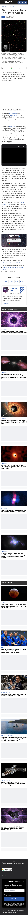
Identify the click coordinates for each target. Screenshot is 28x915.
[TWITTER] (23, 288)
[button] (25, 2)
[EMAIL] (21, 292)
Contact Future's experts (8, 879)
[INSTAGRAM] (21, 290)
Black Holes (11, 6)
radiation (14, 121)
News (3, 17)
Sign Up (14, 899)
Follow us (15, 68)
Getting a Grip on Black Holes (12, 263)
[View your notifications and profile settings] (22, 2)
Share (5, 68)
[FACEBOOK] (21, 288)
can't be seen (13, 113)
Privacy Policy (15, 904)
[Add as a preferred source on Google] (7, 869)
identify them (14, 115)
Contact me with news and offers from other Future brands (14, 895)
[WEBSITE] (23, 290)
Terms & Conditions (9, 905)
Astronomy (3, 6)
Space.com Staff (11, 16)
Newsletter (23, 68)
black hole (12, 126)
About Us (4, 875)
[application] (14, 155)
